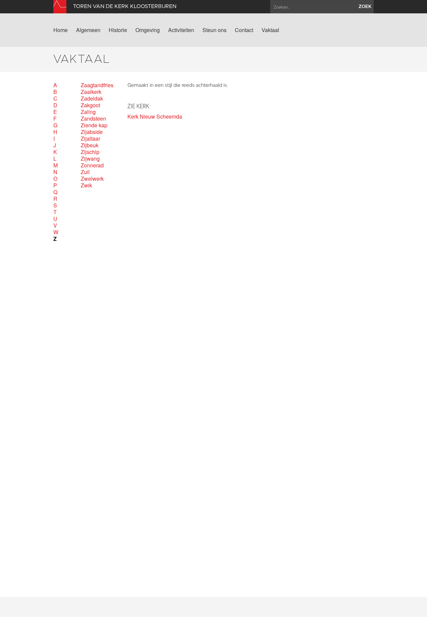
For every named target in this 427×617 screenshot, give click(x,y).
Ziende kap (94, 125)
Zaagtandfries (97, 85)
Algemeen (88, 30)
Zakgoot (90, 105)
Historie (118, 30)
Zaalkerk (91, 92)
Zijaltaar (90, 138)
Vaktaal (270, 30)
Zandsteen (93, 118)
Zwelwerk (92, 178)
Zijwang (90, 158)
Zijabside (92, 132)
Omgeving (147, 30)
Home (60, 30)
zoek (365, 6)
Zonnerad (92, 165)
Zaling (88, 112)
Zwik (86, 185)
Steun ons (214, 30)
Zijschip (90, 152)
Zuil (85, 172)
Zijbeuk (89, 145)
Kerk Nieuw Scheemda (154, 116)
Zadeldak (92, 98)
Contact (244, 30)
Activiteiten (181, 30)
